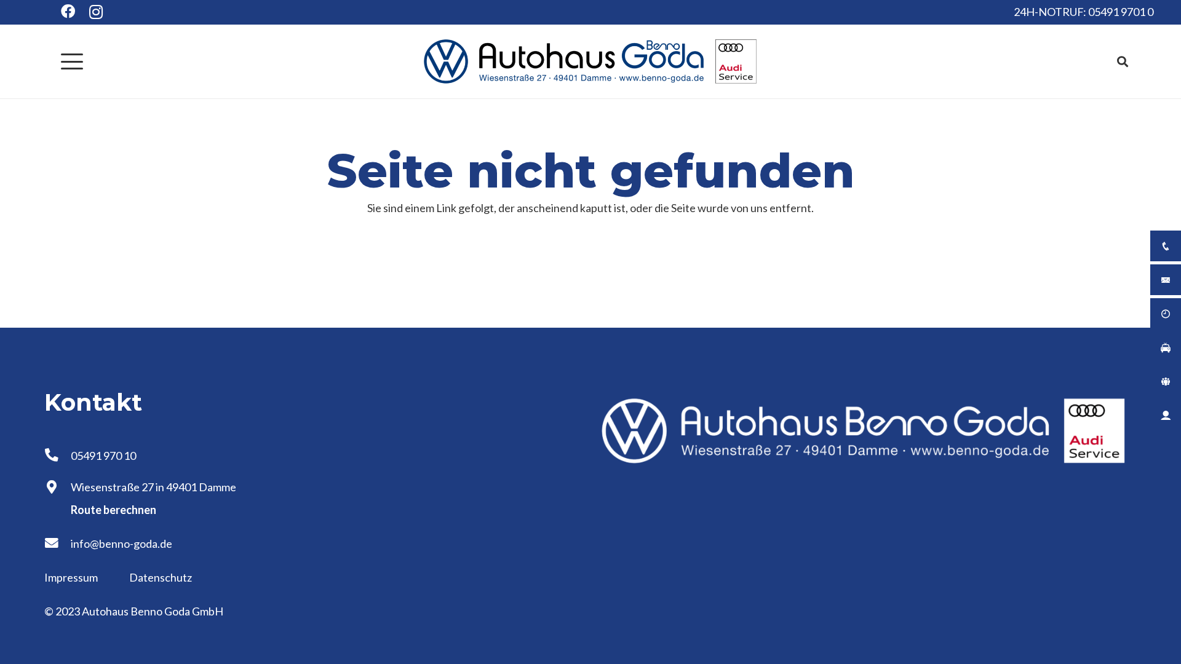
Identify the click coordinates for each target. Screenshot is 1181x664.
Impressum (72, 577)
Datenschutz (160, 577)
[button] (72, 61)
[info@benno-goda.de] (57, 543)
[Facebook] (68, 11)
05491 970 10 (103, 455)
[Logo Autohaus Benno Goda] (590, 61)
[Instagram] (96, 12)
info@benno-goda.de (121, 543)
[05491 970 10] (57, 455)
